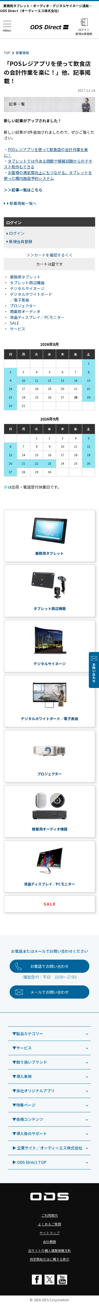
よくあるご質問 (49, 1224)
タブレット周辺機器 (27, 282)
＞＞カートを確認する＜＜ (49, 255)
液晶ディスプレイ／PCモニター (37, 317)
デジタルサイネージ (27, 288)
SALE (14, 323)
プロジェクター (23, 305)
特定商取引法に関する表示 (49, 1259)
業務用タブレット (25, 277)
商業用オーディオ (25, 311)
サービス (17, 328)
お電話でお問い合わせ (49, 966)
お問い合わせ (93, 673)
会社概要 (49, 1241)
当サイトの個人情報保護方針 (49, 1250)
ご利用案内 (49, 1215)
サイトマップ (49, 1232)
